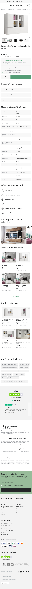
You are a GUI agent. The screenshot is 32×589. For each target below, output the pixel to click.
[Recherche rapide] (26, 5)
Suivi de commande (21, 510)
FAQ (17, 508)
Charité (3, 504)
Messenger (6, 532)
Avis (2, 512)
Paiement (18, 504)
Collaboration (4, 510)
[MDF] (19, 169)
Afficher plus (16, 296)
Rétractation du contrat (22, 515)
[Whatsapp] (29, 572)
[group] (16, 407)
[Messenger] (27, 572)
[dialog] (17, 62)
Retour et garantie (20, 506)
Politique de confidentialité (8, 574)
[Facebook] (19, 572)
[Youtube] (24, 572)
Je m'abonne (16, 490)
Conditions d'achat (6, 576)
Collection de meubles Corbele (12, 247)
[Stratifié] (21, 168)
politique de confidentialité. (16, 485)
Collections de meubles (13, 9)
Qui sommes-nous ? (6, 502)
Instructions (19, 179)
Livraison (18, 502)
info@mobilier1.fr (7, 528)
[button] (16, 1)
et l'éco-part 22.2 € (14, 57)
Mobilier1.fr (3, 9)
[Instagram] (21, 572)
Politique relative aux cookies (8, 579)
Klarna (17, 513)
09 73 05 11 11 (6, 526)
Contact (3, 514)
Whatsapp (5, 534)
